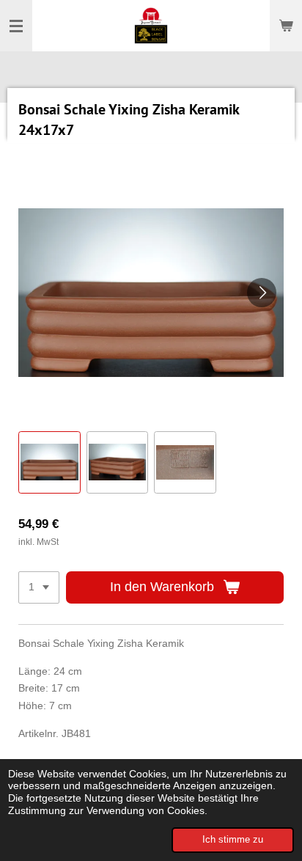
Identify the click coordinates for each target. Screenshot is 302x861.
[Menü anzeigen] (16, 25)
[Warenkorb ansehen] (286, 25)
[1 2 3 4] (38, 587)
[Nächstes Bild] (261, 292)
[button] (49, 462)
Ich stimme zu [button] (232, 840)
